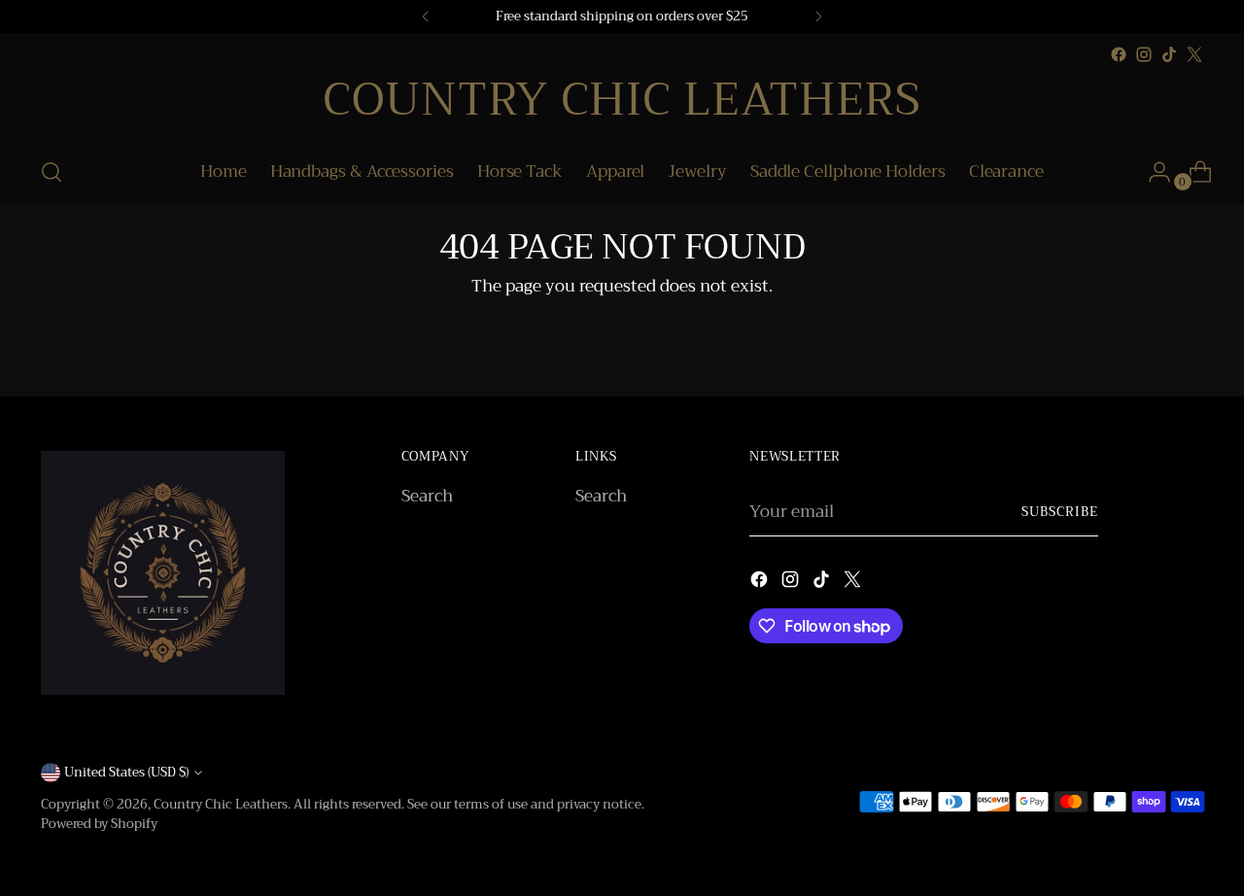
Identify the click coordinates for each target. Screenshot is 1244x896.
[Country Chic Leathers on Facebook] (1118, 54)
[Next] (818, 16)
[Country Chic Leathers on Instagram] (1144, 54)
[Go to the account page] (1151, 172)
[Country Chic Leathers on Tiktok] (1169, 54)
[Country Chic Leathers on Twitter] (1194, 54)
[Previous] (425, 16)
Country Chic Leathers (221, 804)
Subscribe (1059, 511)
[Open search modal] (51, 172)
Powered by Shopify (99, 823)
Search (427, 496)
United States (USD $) (126, 772)
